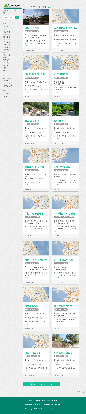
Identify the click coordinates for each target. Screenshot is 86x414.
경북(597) (6, 45)
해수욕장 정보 (8, 78)
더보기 (28, 45)
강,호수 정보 (7, 86)
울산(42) (6, 65)
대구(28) (6, 63)
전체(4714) (7, 27)
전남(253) (6, 42)
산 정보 (5, 81)
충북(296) (6, 34)
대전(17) (6, 60)
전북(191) (6, 39)
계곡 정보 (6, 83)
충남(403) (6, 37)
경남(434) (6, 47)
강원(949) (6, 32)
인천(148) (6, 55)
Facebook (6, 94)
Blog (4, 99)
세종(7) (5, 57)
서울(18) (6, 52)
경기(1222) (7, 29)
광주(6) (5, 68)
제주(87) (6, 50)
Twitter (5, 96)
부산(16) (6, 70)
